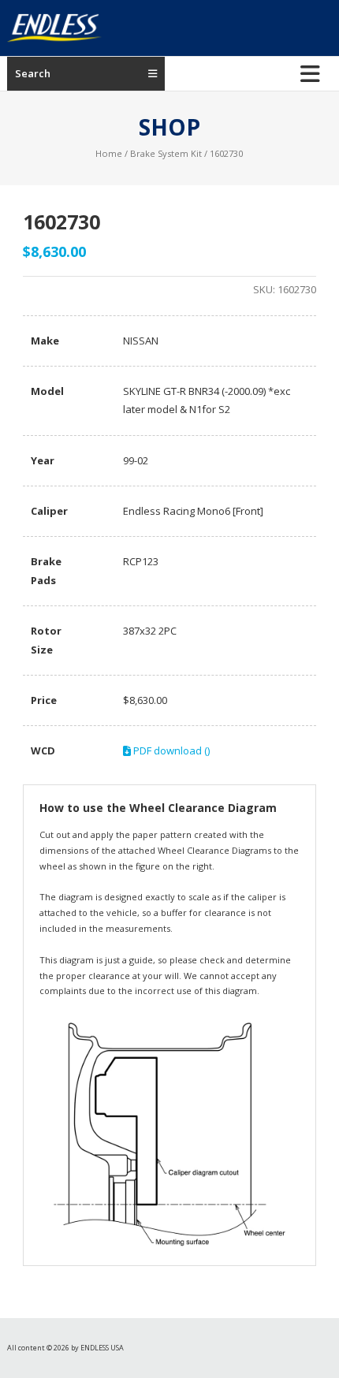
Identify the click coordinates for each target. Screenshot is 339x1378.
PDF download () (170, 750)
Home (108, 153)
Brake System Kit (166, 153)
